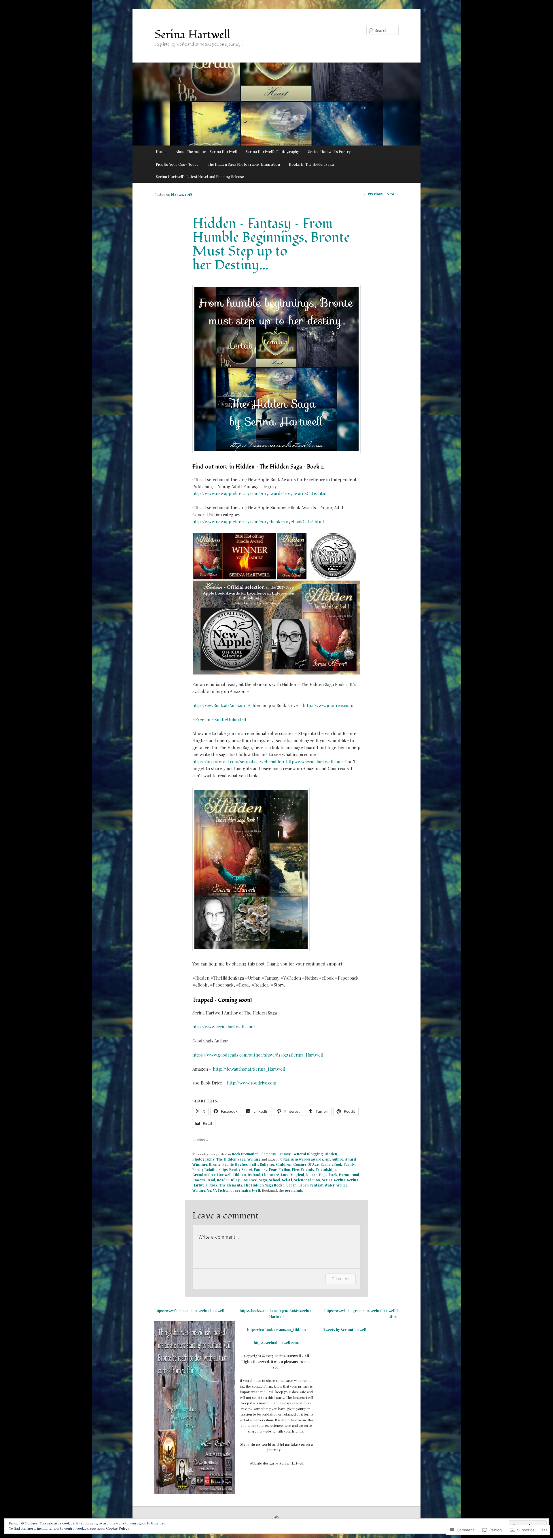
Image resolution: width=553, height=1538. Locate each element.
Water (330, 1185)
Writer (341, 1185)
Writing (253, 1159)
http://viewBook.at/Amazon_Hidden (227, 705)
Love (285, 1174)
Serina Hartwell (192, 35)
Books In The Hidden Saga (311, 164)
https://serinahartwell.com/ (276, 1342)
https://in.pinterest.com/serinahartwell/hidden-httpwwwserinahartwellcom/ (267, 761)
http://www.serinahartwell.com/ (223, 1026)
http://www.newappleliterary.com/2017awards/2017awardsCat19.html (260, 493)
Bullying (267, 1164)
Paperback (328, 1174)
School (274, 1180)
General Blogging (307, 1154)
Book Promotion (245, 1154)
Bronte (215, 1164)
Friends (307, 1169)
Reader (223, 1180)
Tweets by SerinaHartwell (344, 1329)
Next (393, 194)
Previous (372, 194)
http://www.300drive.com (251, 1083)
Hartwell (224, 1174)
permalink (293, 1190)
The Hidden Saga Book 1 (264, 1185)
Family (349, 1164)
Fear (273, 1169)
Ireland (254, 1174)
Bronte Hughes (235, 1164)
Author (337, 1159)
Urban (291, 1185)
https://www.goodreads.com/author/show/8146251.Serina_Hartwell (257, 1055)
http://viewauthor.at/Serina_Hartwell (249, 1069)
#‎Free (198, 719)
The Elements (230, 1185)
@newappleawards (307, 1159)
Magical (297, 1174)
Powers (198, 1180)
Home (161, 151)
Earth (325, 1164)
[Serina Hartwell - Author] (194, 1492)
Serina (339, 1180)
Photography (203, 1159)
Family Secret (240, 1169)
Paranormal (349, 1174)
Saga (263, 1180)
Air (327, 1159)
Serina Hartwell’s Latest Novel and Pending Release (200, 176)
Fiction (284, 1169)
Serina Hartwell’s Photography (272, 151)
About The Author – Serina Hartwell (206, 151)
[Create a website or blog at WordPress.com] (276, 1518)
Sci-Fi (287, 1180)
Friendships (326, 1169)
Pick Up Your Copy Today (177, 164)
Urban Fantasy (310, 1185)
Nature (311, 1174)
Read (211, 1180)
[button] (234, 556)
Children (283, 1164)
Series (327, 1180)
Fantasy (284, 1154)
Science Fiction (307, 1180)
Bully (253, 1164)
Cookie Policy (117, 1528)
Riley (235, 1180)
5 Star (284, 1159)
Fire (295, 1169)
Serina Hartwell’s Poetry (329, 151)
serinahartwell (247, 1190)
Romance (249, 1180)
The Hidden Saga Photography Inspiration (244, 164)
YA (209, 1190)
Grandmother (203, 1174)
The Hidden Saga (231, 1159)
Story (213, 1185)
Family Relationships (210, 1169)
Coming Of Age (306, 1164)
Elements (268, 1154)
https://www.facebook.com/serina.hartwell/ (190, 1310)
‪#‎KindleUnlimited (228, 719)
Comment (341, 1278)
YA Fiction (221, 1190)
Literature (270, 1174)
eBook (337, 1164)
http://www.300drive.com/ (328, 705)
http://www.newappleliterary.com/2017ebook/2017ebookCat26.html (258, 521)
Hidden (331, 1154)
